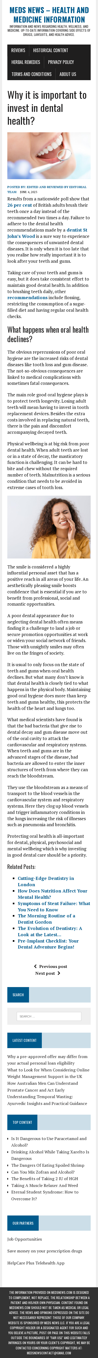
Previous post (53, 966)
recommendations (27, 297)
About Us (68, 74)
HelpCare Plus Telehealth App (36, 1263)
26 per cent (19, 205)
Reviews (18, 50)
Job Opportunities (24, 1239)
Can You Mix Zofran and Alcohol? (42, 1172)
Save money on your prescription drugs (44, 1251)
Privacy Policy (61, 62)
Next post (45, 973)
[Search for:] (49, 1016)
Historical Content (50, 50)
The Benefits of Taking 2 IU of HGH (44, 1178)
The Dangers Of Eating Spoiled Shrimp (47, 1165)
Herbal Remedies (25, 62)
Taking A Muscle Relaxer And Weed (44, 1185)
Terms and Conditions (31, 74)
